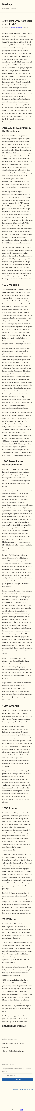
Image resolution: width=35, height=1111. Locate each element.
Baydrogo (7, 4)
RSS (21, 1110)
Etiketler (14, 9)
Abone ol (17, 1079)
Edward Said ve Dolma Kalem (13, 1051)
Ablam (5, 1047)
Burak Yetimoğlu (16, 27)
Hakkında (5, 9)
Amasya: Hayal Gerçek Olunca (13, 1043)
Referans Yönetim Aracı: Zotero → (23, 1089)
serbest (25, 27)
